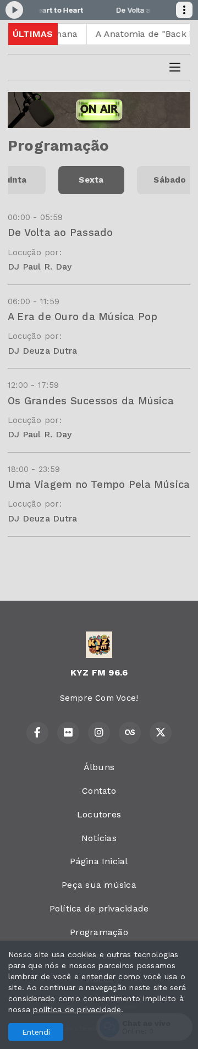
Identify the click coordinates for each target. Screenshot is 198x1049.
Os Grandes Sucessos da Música (91, 401)
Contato (99, 791)
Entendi (36, 1032)
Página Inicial (99, 861)
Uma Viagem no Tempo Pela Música (99, 484)
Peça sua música (99, 885)
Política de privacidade (99, 908)
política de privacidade (77, 1009)
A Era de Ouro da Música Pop (82, 316)
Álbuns (99, 767)
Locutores (99, 814)
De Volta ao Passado (60, 232)
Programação (99, 932)
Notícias (99, 838)
